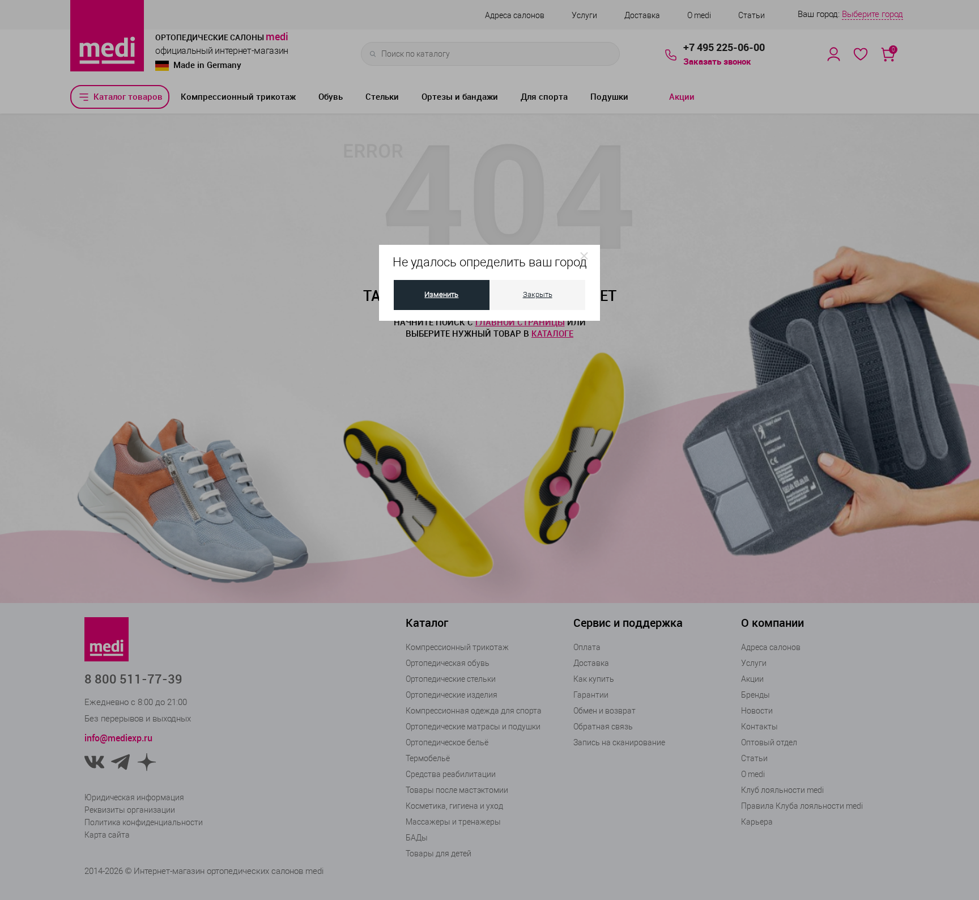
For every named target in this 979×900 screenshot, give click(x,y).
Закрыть (537, 294)
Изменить (441, 294)
